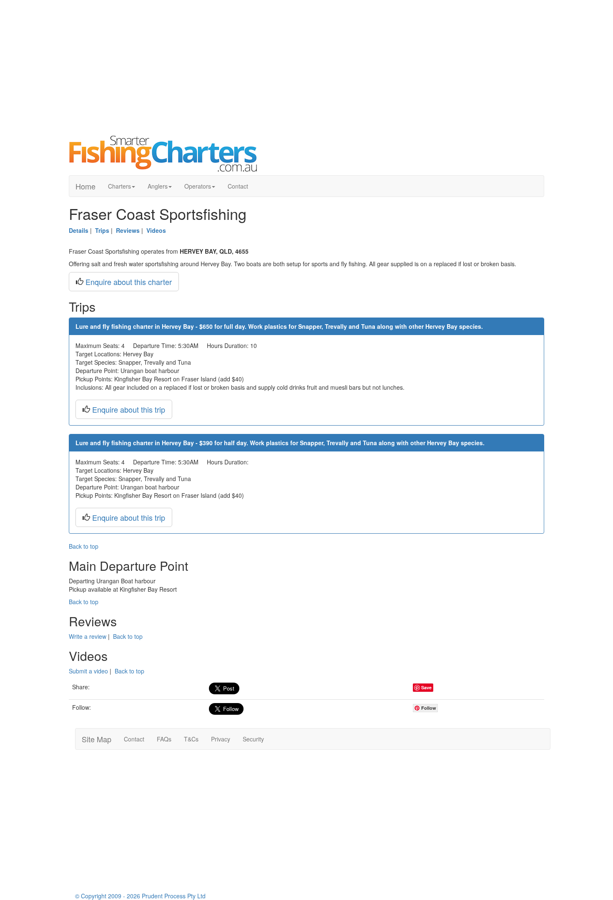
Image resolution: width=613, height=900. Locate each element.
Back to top (83, 546)
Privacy (220, 739)
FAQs (164, 739)
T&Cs (191, 739)
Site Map (96, 739)
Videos (156, 230)
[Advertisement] (306, 66)
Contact (238, 186)
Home (85, 186)
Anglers (158, 186)
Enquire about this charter (128, 281)
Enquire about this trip (128, 409)
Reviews (128, 230)
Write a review (87, 636)
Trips (102, 230)
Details (78, 230)
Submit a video (88, 671)
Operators (197, 186)
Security (253, 739)
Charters (119, 186)
